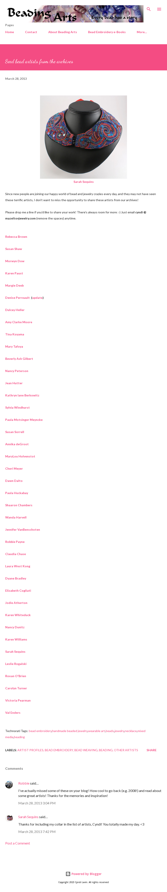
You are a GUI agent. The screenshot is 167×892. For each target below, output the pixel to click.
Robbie (23, 783)
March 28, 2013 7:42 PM (37, 831)
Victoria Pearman (18, 700)
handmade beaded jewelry (69, 731)
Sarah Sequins (28, 817)
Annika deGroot (17, 444)
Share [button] (152, 750)
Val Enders (12, 712)
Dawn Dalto (14, 481)
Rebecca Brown (16, 236)
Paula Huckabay (16, 493)
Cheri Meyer (14, 468)
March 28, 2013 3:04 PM (37, 803)
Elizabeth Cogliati (18, 590)
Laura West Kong (17, 566)
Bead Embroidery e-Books (107, 32)
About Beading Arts (62, 32)
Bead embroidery (59, 750)
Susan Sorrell (15, 432)
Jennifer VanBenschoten (22, 529)
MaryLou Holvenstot (20, 456)
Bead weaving (86, 750)
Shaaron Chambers (18, 505)
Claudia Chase (16, 554)
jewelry (119, 731)
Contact (31, 32)
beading (19, 737)
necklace (131, 731)
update (37, 297)
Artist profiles (30, 750)
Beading (106, 750)
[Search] (148, 7)
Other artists (126, 750)
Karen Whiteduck (18, 615)
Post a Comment (17, 843)
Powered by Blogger (86, 874)
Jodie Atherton (16, 603)
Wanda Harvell (16, 517)
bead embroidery (40, 731)
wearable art (96, 731)
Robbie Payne (15, 542)
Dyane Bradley (15, 578)
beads (110, 731)
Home (9, 32)
